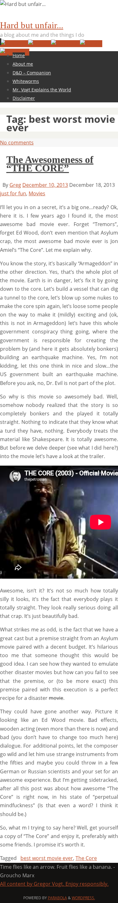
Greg (15, 184)
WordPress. (83, 897)
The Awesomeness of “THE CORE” (49, 164)
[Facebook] (65, 43)
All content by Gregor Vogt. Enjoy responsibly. (54, 883)
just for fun (13, 193)
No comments (17, 142)
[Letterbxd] (14, 43)
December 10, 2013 (45, 184)
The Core (86, 858)
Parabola (57, 897)
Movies (37, 193)
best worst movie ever (46, 858)
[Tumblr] (91, 43)
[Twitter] (39, 43)
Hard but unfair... (31, 25)
